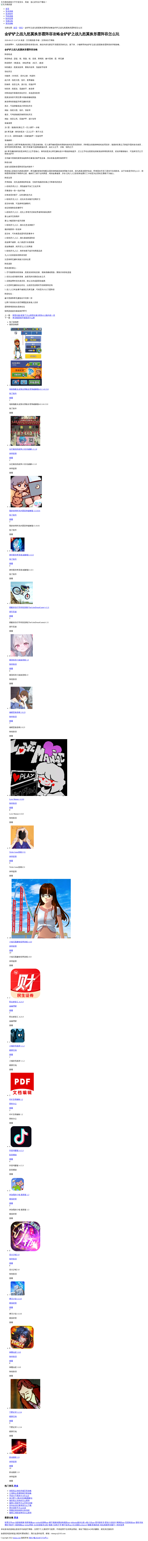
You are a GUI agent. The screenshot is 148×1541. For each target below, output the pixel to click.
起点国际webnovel (79, 1525)
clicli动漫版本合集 (40, 1525)
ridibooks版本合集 (78, 1522)
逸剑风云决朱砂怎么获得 (19, 1500)
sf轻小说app (90, 1522)
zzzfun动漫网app (41, 1522)
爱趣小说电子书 (54, 1525)
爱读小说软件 (110, 1522)
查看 (11, 398)
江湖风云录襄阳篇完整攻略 (20, 1493)
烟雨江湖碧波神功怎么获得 (20, 1513)
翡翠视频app (30, 1522)
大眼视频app (19, 1525)
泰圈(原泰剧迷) (93, 1525)
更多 (16, 1486)
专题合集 (9, 21)
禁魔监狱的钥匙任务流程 (19, 1510)
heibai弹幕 (29, 1525)
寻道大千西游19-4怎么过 (19, 1496)
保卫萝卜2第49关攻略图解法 (20, 1498)
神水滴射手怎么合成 (17, 1508)
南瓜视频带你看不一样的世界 (112, 1525)
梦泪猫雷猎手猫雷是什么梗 (23, 318)
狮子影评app (67, 1525)
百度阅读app (130, 1522)
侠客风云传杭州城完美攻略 (20, 1491)
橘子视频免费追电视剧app (59, 1522)
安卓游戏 (9, 11)
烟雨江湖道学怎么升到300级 (20, 1503)
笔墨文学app (10, 1522)
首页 (7, 9)
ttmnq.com (17, 1538)
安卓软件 (9, 14)
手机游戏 (9, 16)
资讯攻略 (9, 23)
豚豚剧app (120, 1522)
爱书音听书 (99, 1522)
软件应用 (9, 19)
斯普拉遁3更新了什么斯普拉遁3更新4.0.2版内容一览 (33, 315)
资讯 (21, 28)
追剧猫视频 (19, 1522)
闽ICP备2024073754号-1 (38, 1538)
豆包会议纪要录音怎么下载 (20, 1505)
